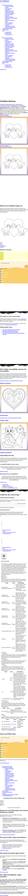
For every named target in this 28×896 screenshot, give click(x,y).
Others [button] (2, 714)
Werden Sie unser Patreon (8, 830)
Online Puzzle (5, 791)
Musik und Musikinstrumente (11, 18)
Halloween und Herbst (10, 13)
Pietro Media (20, 519)
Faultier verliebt (4, 420)
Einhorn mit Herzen (5, 383)
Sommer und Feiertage (10, 20)
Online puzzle (5, 29)
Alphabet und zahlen (9, 6)
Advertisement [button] (4, 700)
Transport (7, 25)
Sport (6, 21)
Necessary (5, 576)
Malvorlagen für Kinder (7, 5)
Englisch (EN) (8, 32)
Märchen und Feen (9, 16)
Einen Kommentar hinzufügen (11, 324)
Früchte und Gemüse (9, 11)
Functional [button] (3, 652)
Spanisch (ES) (8, 33)
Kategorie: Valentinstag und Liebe (7, 104)
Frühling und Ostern (9, 12)
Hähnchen (11, 486)
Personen (7, 19)
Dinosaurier (7, 9)
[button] (14, 800)
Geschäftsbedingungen (7, 526)
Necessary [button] (3, 575)
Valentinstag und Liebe (10, 26)
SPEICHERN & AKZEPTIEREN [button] (8, 728)
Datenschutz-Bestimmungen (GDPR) (9, 525)
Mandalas (7, 15)
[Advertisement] (14, 85)
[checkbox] (6, 270)
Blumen (6, 7)
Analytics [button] (3, 664)
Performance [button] (4, 658)
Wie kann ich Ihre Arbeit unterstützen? (10, 332)
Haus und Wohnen (9, 14)
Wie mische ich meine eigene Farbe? (10, 330)
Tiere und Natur (8, 23)
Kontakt (4, 524)
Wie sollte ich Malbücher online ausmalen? (11, 329)
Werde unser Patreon (7, 848)
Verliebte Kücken (18, 104)
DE (3, 30)
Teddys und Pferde (9, 22)
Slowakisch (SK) (8, 34)
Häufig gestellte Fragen (7, 523)
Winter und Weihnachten (10, 27)
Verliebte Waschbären (6, 452)
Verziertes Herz (4, 415)
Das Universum (8, 8)
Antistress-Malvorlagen (7, 28)
